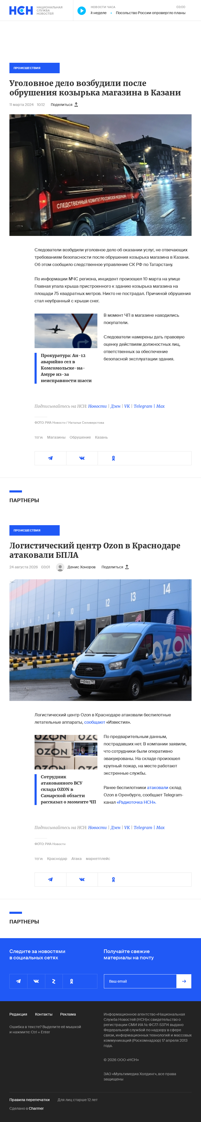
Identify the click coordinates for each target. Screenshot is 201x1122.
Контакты (43, 1014)
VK (127, 406)
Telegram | (145, 406)
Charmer (36, 1108)
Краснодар (57, 858)
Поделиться (61, 104)
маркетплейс (98, 858)
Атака (76, 858)
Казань (101, 437)
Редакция (18, 1014)
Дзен (115, 406)
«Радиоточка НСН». (136, 802)
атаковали (157, 787)
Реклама (68, 1014)
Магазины (56, 437)
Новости (97, 406)
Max (160, 406)
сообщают (94, 722)
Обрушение (80, 437)
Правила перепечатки (29, 1099)
